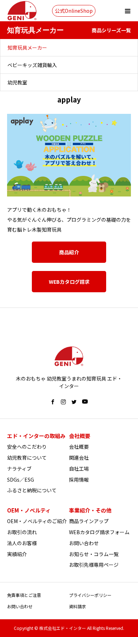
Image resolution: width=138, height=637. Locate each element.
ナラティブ (19, 468)
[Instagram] (63, 401)
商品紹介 (69, 252)
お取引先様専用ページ (94, 564)
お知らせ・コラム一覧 (94, 554)
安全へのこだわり (27, 446)
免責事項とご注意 (24, 595)
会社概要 (79, 446)
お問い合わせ (84, 543)
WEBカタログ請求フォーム (99, 532)
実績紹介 (17, 554)
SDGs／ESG (20, 479)
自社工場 (79, 468)
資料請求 (77, 606)
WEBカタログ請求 (69, 281)
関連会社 (79, 457)
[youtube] (85, 401)
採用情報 (79, 479)
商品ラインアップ (89, 521)
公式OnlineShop (74, 10)
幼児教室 (17, 82)
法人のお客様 (22, 543)
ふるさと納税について (32, 490)
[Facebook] (52, 401)
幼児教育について (27, 457)
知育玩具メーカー (27, 47)
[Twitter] (73, 401)
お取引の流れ (22, 532)
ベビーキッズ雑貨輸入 (32, 64)
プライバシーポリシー (90, 595)
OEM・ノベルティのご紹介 (37, 521)
